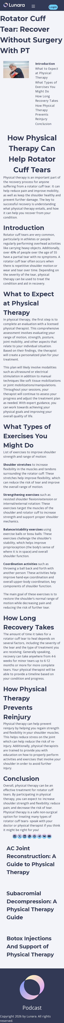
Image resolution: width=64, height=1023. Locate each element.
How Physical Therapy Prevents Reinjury (45, 112)
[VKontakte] (44, 836)
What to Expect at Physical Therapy (46, 73)
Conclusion (43, 124)
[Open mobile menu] (33, 6)
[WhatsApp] (29, 836)
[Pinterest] (34, 836)
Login (53, 7)
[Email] (49, 836)
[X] (19, 836)
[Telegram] (39, 836)
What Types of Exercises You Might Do (46, 86)
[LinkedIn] (24, 836)
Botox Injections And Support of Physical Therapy (30, 946)
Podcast (32, 1007)
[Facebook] (14, 836)
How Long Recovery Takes (46, 98)
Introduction (45, 64)
